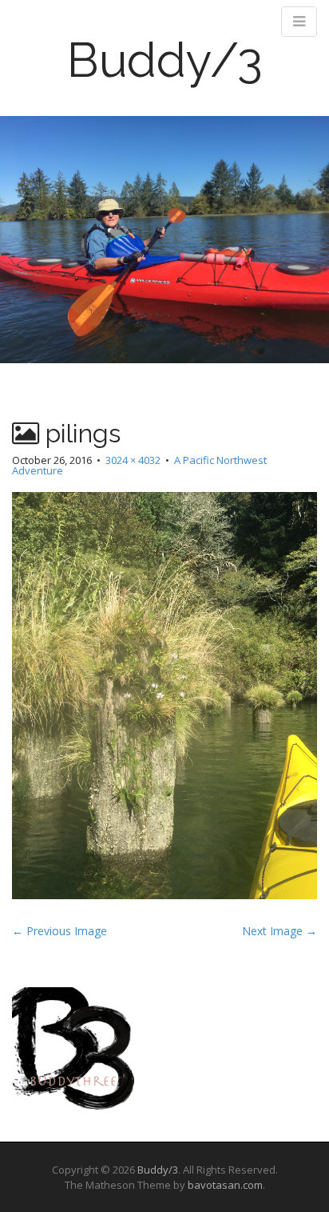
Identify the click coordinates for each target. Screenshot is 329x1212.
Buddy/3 (165, 60)
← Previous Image (59, 930)
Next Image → (279, 930)
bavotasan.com (225, 1185)
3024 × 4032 (133, 460)
